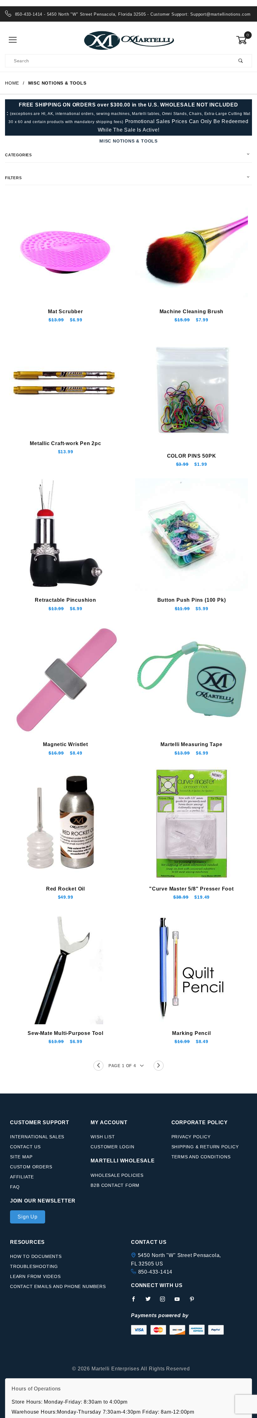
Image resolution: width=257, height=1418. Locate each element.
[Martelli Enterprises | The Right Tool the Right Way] (128, 39)
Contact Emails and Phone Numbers (58, 1286)
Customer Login (112, 1146)
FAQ (14, 1186)
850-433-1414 (155, 1272)
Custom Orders (31, 1166)
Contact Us (25, 1146)
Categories (18, 155)
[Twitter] (150, 1301)
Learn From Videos (35, 1276)
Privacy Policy (191, 1136)
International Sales (37, 1136)
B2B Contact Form (115, 1185)
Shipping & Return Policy (205, 1146)
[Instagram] (165, 1301)
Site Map (21, 1156)
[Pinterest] (194, 1301)
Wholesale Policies (117, 1175)
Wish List (103, 1136)
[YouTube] (180, 1301)
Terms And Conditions (201, 1156)
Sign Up (28, 1216)
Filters (13, 178)
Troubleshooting (34, 1266)
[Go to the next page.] (159, 1066)
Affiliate (22, 1176)
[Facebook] (136, 1301)
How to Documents (36, 1256)
